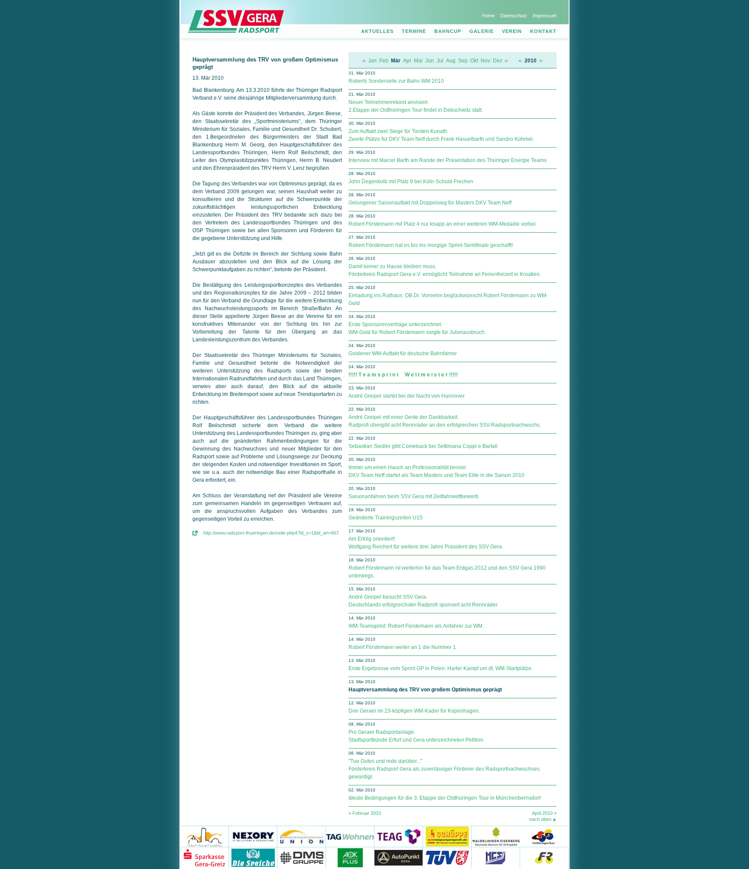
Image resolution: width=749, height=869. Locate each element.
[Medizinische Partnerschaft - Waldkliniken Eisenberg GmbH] (496, 836)
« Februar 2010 (364, 813)
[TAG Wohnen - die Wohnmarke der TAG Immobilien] (350, 836)
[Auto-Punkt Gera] (398, 857)
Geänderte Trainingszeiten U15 (385, 518)
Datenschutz (513, 15)
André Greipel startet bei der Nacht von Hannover (406, 396)
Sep (463, 61)
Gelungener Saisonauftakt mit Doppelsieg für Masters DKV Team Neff (429, 203)
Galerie (481, 31)
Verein (512, 31)
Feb (383, 61)
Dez (497, 61)
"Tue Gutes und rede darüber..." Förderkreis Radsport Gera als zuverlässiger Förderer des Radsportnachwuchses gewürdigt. (444, 769)
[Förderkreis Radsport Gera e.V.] (544, 857)
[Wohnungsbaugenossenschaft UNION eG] (301, 836)
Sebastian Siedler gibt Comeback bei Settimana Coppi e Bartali (423, 446)
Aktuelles (377, 31)
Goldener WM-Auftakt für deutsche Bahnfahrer (402, 353)
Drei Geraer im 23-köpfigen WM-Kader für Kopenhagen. (414, 711)
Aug (451, 61)
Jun (429, 61)
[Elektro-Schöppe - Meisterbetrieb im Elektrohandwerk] (447, 836)
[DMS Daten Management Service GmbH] (301, 857)
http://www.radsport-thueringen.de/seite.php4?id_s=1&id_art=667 (271, 532)
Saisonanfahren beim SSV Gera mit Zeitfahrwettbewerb (413, 496)
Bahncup (447, 31)
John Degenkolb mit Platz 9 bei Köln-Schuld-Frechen (410, 181)
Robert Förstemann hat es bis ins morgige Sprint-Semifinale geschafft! (430, 245)
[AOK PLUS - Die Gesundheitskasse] (350, 857)
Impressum (545, 15)
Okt (474, 61)
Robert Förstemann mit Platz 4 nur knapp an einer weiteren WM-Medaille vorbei (442, 224)
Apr (407, 61)
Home (488, 15)
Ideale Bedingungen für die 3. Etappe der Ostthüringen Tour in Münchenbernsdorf (444, 798)
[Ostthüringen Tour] (544, 836)
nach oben (540, 819)
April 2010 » (544, 813)
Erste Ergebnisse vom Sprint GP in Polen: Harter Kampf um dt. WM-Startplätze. (440, 668)
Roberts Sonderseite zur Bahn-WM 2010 (396, 81)
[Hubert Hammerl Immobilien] (204, 836)
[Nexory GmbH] (253, 836)
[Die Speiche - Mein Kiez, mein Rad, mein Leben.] (253, 857)
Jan (372, 61)
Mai (418, 61)
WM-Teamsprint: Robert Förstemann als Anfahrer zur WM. (416, 626)
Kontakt (543, 31)
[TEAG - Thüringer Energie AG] (398, 836)
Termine (414, 31)
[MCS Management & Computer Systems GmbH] (496, 857)
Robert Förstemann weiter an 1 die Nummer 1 (402, 647)
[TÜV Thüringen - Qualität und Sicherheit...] (447, 857)
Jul (439, 61)
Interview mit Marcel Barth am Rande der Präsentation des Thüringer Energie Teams (447, 160)
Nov (485, 61)
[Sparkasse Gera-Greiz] (204, 857)
